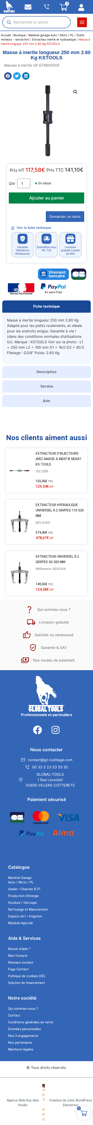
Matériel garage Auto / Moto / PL (51, 35)
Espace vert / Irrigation (25, 916)
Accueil (6, 35)
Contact (14, 1015)
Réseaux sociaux (20, 962)
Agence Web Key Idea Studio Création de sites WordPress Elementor (49, 1103)
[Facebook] (37, 730)
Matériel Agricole (20, 923)
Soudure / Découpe (22, 903)
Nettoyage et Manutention (28, 910)
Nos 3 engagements (23, 1036)
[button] (82, 22)
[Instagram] (55, 730)
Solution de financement (26, 983)
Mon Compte (18, 956)
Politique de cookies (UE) (26, 976)
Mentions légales (20, 1049)
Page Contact (18, 969)
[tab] (46, 306)
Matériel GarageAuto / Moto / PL (20, 880)
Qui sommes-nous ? (23, 1009)
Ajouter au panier (46, 198)
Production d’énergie (23, 896)
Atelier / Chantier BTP (24, 889)
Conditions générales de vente (30, 1022)
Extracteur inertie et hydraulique (54, 39)
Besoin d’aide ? (19, 949)
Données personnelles (24, 1029)
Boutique (20, 35)
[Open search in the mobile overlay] (36, 22)
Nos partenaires (20, 1043)
